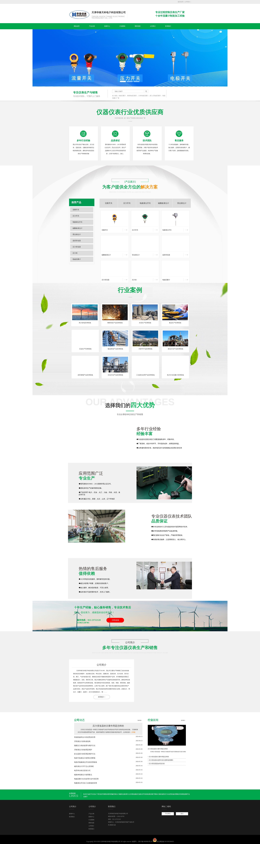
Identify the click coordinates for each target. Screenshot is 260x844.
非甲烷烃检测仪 (147, 794)
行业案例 (122, 26)
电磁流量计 (122, 95)
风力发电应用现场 (85, 323)
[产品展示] (130, 181)
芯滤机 (139, 794)
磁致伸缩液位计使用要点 (83, 775)
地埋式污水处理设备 (167, 794)
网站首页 (77, 26)
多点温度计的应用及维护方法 (84, 754)
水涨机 (159, 794)
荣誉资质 (137, 26)
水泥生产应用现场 (145, 323)
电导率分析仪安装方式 (82, 770)
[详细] (133, 732)
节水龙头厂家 (94, 794)
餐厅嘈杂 (154, 794)
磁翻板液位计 (77, 228)
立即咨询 (115, 620)
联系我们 (168, 26)
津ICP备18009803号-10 (145, 841)
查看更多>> (158, 697)
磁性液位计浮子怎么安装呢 (84, 766)
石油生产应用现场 (85, 349)
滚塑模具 (177, 794)
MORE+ (140, 720)
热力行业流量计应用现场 (175, 375)
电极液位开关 (77, 222)
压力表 (75, 253)
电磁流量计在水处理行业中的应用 (86, 779)
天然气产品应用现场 (145, 349)
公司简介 (187, 2)
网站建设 (134, 794)
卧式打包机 (86, 794)
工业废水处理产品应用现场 (145, 375)
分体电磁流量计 (143, 95)
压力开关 (76, 216)
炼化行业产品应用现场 (175, 349)
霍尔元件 (129, 794)
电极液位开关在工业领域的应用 (85, 783)
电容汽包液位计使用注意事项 (84, 758)
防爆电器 (183, 794)
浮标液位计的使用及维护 (83, 750)
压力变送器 (77, 247)
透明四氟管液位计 (113, 794)
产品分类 (92, 26)
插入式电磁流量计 (155, 95)
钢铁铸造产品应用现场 (115, 323)
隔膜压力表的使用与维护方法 (84, 745)
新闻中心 (107, 26)
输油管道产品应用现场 (115, 349)
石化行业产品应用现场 (115, 375)
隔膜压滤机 (122, 794)
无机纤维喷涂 (103, 794)
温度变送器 (77, 240)
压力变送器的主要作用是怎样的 (108, 726)
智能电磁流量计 (132, 95)
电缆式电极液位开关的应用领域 (85, 762)
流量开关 (76, 209)
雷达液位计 (77, 234)
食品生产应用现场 (175, 323)
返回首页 (180, 2)
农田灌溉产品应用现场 (85, 375)
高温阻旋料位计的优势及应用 (84, 737)
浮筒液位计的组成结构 (82, 741)
